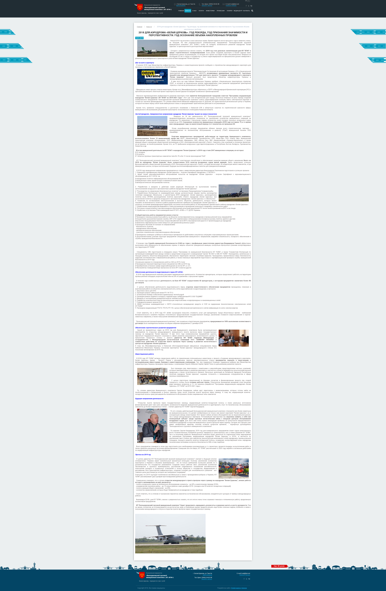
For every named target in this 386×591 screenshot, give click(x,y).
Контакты (246, 10)
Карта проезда (180, 5)
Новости (188, 10)
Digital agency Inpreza (239, 588)
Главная (181, 10)
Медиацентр (238, 10)
